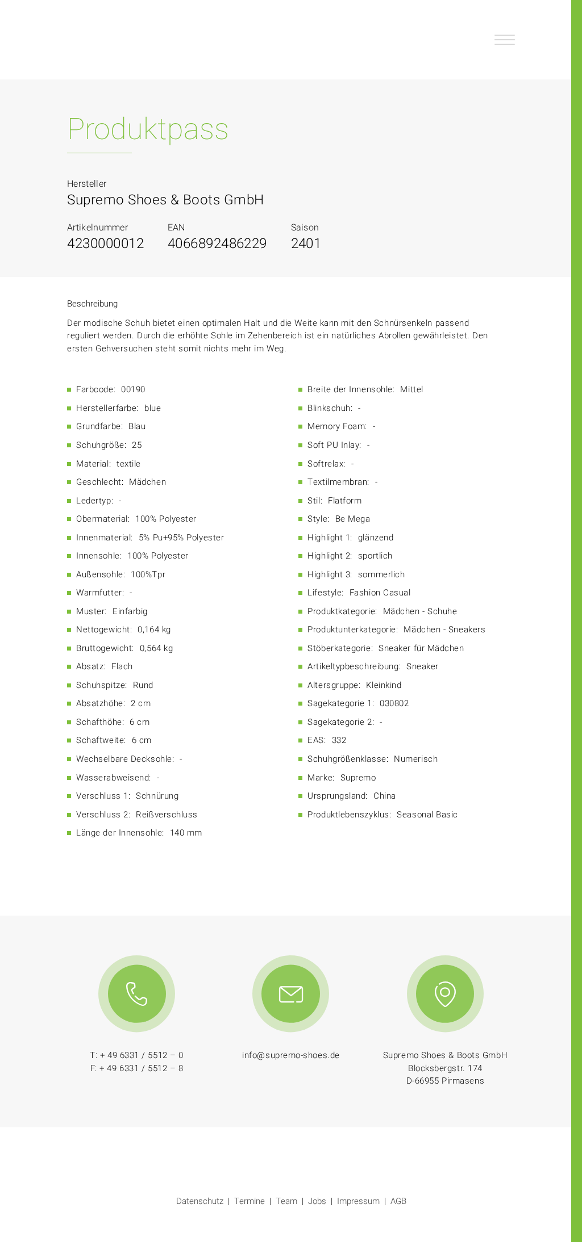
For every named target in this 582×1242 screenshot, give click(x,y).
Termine (249, 1201)
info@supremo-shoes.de (291, 1055)
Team (286, 1201)
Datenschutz (199, 1201)
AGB (398, 1201)
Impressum (358, 1201)
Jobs (317, 1201)
